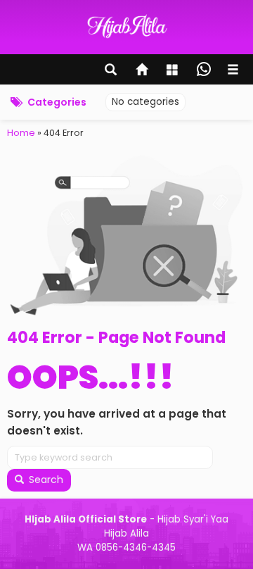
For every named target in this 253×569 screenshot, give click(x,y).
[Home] (143, 71)
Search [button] (44, 480)
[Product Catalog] (174, 71)
